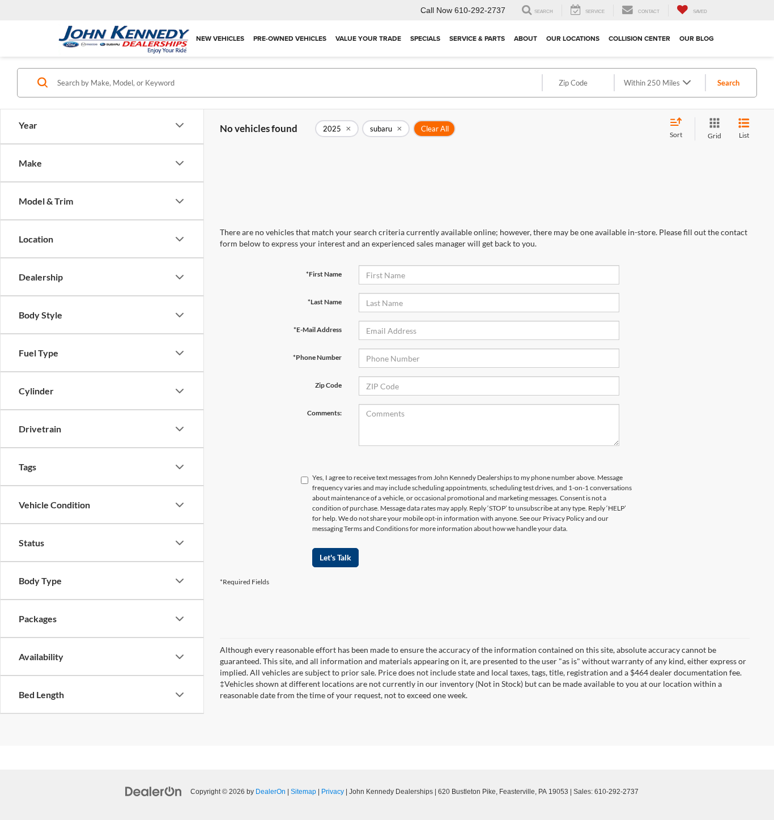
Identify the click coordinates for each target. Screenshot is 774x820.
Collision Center (639, 38)
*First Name (324, 274)
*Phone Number (317, 357)
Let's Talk (335, 557)
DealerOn (271, 792)
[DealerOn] (153, 791)
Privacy (332, 792)
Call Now (436, 10)
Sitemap (303, 792)
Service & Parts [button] (477, 38)
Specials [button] (425, 38)
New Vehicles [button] (220, 38)
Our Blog (696, 38)
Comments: (324, 413)
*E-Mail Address (318, 329)
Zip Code (328, 385)
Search (728, 82)
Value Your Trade (368, 38)
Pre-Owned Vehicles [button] (289, 38)
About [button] (525, 38)
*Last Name (325, 302)
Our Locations (572, 38)
